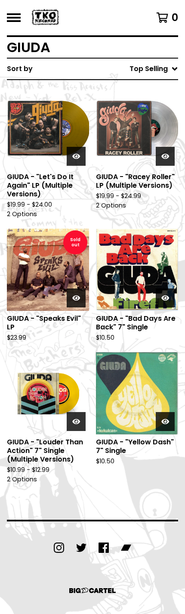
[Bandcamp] (126, 548)
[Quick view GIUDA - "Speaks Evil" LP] (76, 297)
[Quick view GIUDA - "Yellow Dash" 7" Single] (165, 421)
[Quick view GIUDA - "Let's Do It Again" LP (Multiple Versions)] (76, 156)
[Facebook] (104, 548)
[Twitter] (81, 548)
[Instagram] (59, 548)
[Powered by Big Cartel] (92, 590)
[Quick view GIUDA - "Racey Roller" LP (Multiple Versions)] (165, 156)
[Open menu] (14, 17)
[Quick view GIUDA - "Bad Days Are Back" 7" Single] (165, 297)
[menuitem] (92, 69)
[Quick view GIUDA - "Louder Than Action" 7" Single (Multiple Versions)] (76, 421)
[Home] (46, 17)
